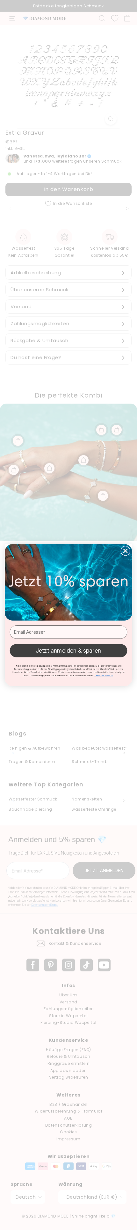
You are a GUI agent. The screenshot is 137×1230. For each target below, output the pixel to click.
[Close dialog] (125, 550)
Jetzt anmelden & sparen (68, 650)
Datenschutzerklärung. (104, 675)
